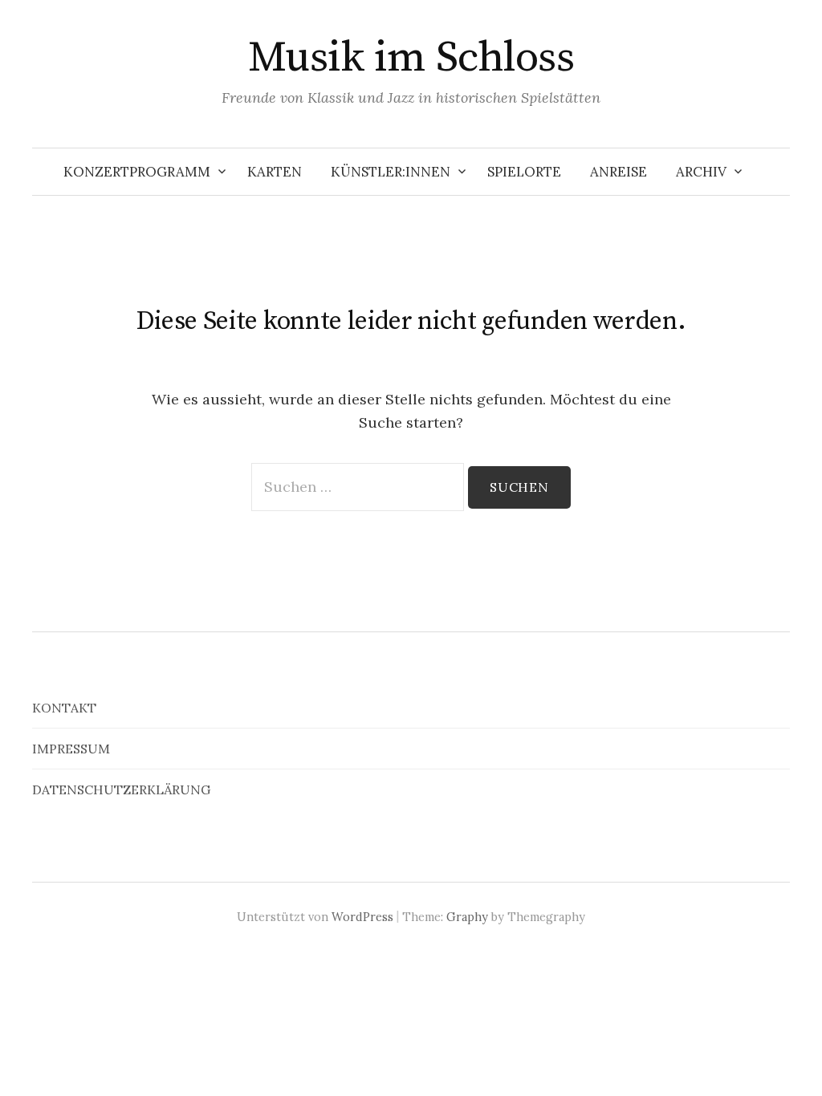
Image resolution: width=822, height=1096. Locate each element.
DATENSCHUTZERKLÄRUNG (121, 789)
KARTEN (274, 172)
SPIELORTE (524, 172)
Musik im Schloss (411, 57)
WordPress (362, 916)
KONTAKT (64, 708)
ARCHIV (701, 172)
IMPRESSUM (71, 749)
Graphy (467, 916)
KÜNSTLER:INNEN (390, 172)
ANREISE (618, 172)
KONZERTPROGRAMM (136, 172)
